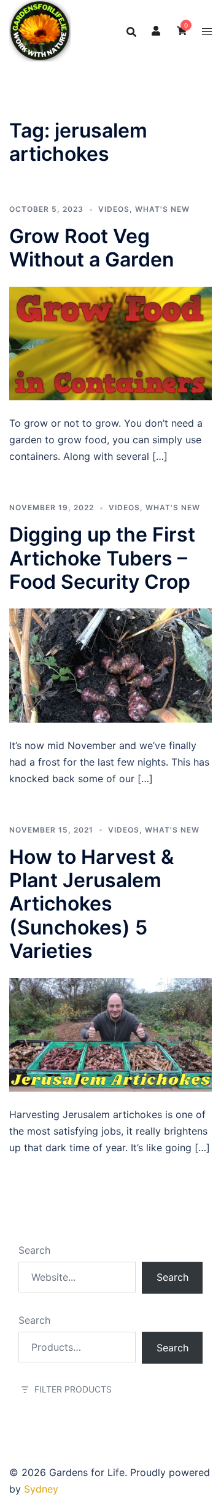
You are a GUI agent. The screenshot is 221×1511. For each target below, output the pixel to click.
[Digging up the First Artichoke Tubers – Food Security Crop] (110, 664)
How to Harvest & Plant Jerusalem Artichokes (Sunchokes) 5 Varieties (91, 904)
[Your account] (156, 31)
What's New (162, 209)
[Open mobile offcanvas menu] (207, 31)
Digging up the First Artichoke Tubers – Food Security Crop (102, 558)
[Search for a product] (131, 31)
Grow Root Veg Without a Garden (91, 247)
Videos (114, 209)
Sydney (41, 1489)
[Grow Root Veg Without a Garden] (110, 342)
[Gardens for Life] (40, 29)
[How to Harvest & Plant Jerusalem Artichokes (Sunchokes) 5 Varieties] (110, 1034)
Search (34, 1250)
